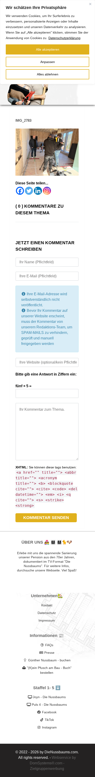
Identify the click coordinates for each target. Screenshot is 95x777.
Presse (49, 652)
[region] (47, 42)
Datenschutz (47, 613)
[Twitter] (29, 191)
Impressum (47, 620)
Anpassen (47, 62)
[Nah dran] (90, 4)
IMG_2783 (23, 120)
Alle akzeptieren (47, 49)
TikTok (49, 720)
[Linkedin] (38, 191)
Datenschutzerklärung (64, 38)
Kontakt (46, 605)
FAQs (49, 645)
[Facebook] (20, 191)
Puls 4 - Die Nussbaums (49, 704)
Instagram (49, 727)
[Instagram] (47, 191)
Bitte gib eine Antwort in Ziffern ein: (46, 374)
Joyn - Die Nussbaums (49, 697)
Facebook (49, 712)
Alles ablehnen (47, 74)
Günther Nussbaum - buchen (49, 660)
